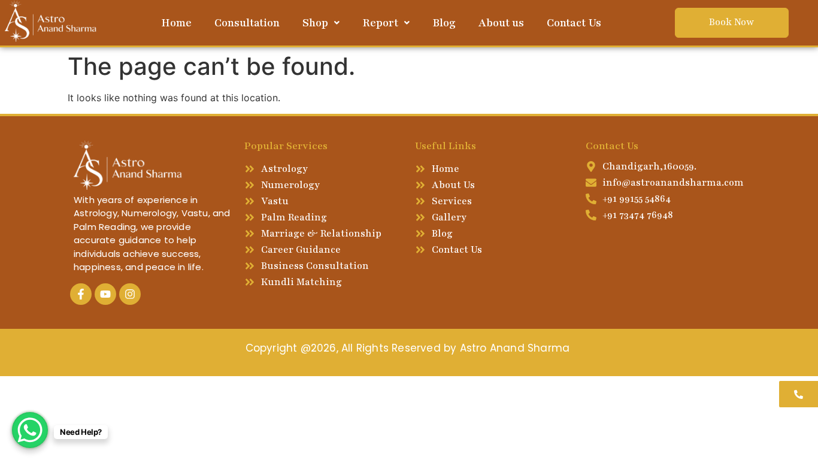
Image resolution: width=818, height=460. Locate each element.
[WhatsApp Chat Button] (30, 430)
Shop (315, 23)
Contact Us (574, 23)
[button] (321, 23)
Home (176, 23)
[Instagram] (130, 294)
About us (501, 23)
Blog (444, 23)
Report (380, 23)
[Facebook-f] (81, 294)
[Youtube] (105, 294)
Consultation (247, 23)
